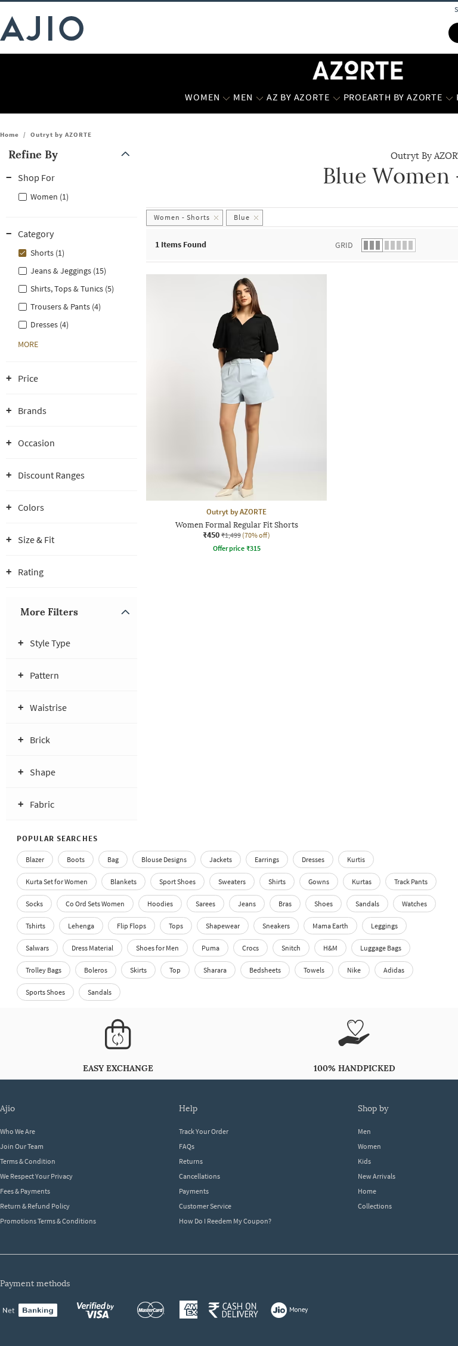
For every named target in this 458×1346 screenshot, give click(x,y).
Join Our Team (22, 1146)
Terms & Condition (27, 1161)
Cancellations (199, 1176)
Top (175, 969)
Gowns (318, 881)
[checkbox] (71, 196)
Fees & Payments (25, 1190)
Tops (176, 925)
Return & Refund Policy (35, 1205)
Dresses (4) (49, 324)
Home (9, 134)
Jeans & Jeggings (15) (68, 270)
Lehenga (81, 925)
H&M (330, 947)
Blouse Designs (164, 859)
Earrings (267, 859)
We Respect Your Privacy (36, 1176)
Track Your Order (203, 1131)
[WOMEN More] (226, 97)
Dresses (313, 859)
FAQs (186, 1146)
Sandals (367, 903)
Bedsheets (265, 969)
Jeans (247, 903)
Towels (314, 969)
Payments (194, 1190)
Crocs (250, 947)
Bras (285, 903)
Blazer (35, 859)
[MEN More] (260, 97)
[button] (71, 154)
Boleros (95, 969)
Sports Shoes (45, 992)
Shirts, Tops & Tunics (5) (72, 288)
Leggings (384, 925)
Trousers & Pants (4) (65, 306)
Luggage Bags (380, 947)
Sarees (205, 903)
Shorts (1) (47, 252)
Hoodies (160, 903)
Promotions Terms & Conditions (48, 1220)
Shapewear (223, 925)
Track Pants (411, 881)
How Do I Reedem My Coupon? (225, 1220)
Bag (113, 859)
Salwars (37, 947)
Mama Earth (330, 925)
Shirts (277, 881)
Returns (191, 1161)
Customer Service (205, 1205)
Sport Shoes (177, 881)
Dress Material (92, 947)
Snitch (291, 947)
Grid (344, 245)
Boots (76, 859)
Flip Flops (131, 925)
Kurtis (356, 859)
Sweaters (232, 881)
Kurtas (362, 881)
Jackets (220, 859)
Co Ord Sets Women (95, 903)
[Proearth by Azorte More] (449, 97)
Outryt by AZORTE (61, 134)
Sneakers (276, 925)
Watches (414, 903)
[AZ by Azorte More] (337, 97)
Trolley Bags (43, 969)
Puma (210, 947)
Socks (34, 903)
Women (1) (49, 196)
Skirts (138, 969)
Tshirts (35, 925)
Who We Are (17, 1131)
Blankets (123, 881)
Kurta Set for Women (57, 881)
